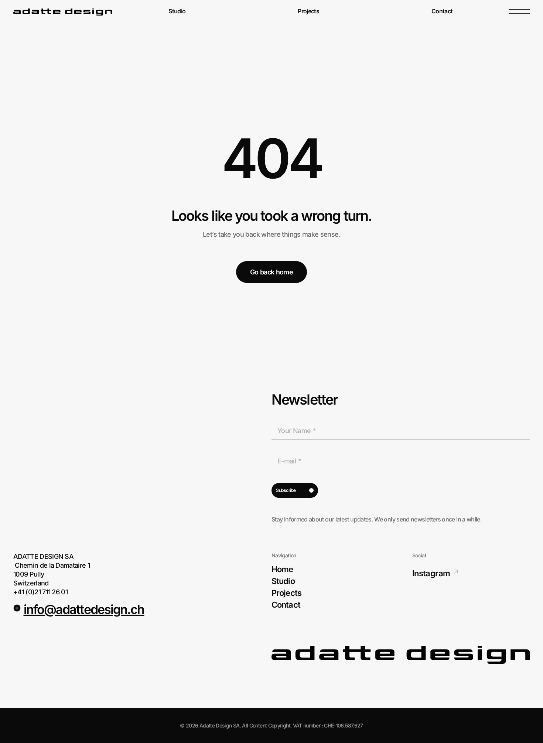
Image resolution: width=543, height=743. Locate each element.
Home (282, 569)
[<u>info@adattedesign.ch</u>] (17, 608)
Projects (308, 11)
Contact (442, 11)
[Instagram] (456, 572)
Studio (176, 11)
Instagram (431, 573)
